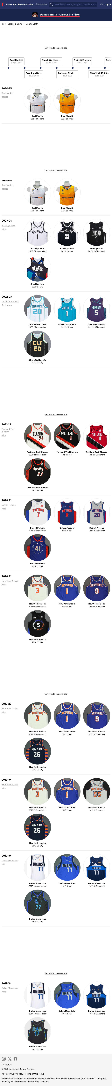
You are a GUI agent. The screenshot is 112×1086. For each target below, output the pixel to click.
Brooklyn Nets (34, 73)
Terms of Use (31, 1074)
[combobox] (75, 4)
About (4, 1074)
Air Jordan (7, 305)
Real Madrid (16, 60)
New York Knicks (99, 73)
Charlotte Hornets (51, 60)
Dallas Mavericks (10, 860)
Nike (4, 229)
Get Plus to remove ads (56, 48)
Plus (42, 1074)
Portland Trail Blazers (67, 73)
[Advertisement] (56, 37)
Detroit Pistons (82, 60)
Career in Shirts (15, 24)
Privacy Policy (16, 1074)
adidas (5, 97)
